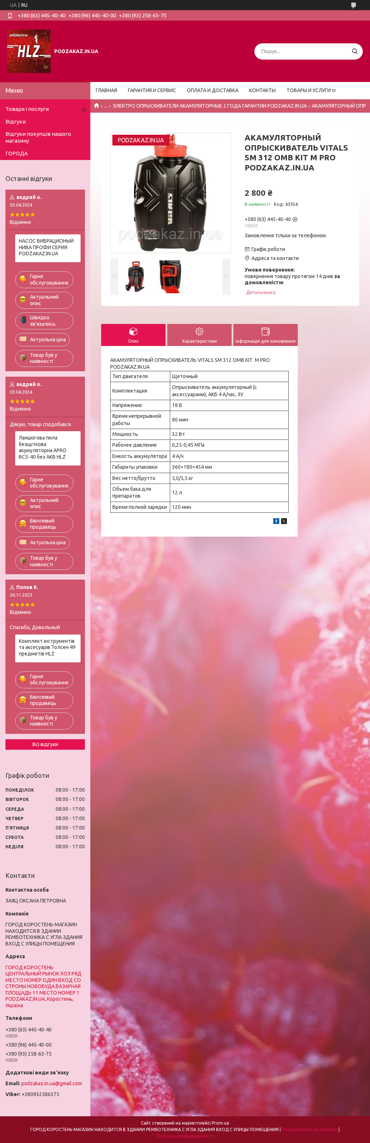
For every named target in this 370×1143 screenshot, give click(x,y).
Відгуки (15, 121)
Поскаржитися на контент (309, 1129)
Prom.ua (220, 1123)
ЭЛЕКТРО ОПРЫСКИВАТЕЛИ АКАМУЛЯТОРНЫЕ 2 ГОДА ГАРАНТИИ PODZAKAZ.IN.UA (210, 106)
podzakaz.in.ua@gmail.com (51, 1083)
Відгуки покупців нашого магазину (38, 137)
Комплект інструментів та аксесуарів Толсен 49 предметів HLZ (47, 647)
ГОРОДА (16, 153)
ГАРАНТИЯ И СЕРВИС (152, 90)
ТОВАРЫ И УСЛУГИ (309, 90)
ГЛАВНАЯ (106, 90)
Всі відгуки (45, 744)
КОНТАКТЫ (262, 90)
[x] (284, 522)
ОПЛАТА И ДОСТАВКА (212, 90)
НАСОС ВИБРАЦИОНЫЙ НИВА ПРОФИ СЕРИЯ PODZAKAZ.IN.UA (46, 247)
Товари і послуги (27, 109)
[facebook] (276, 522)
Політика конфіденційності (185, 1136)
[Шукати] (355, 51)
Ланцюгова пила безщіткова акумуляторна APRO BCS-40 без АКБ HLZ (42, 447)
